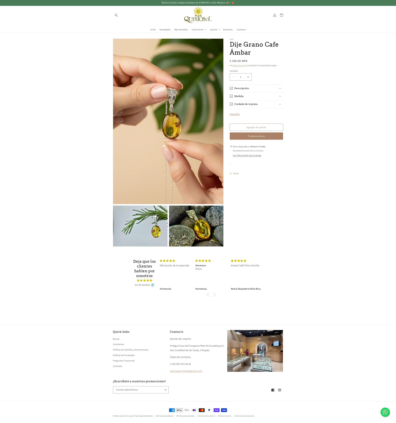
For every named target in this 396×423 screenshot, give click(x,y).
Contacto (117, 366)
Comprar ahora (256, 135)
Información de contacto (245, 416)
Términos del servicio (206, 416)
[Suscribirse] (165, 389)
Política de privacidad (185, 416)
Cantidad (234, 70)
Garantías (235, 114)
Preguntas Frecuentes (124, 360)
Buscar (116, 338)
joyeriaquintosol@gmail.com (186, 371)
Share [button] (236, 173)
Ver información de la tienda (247, 155)
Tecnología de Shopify (144, 416)
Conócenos (118, 344)
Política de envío (224, 416)
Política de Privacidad (123, 355)
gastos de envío (240, 65)
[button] (116, 15)
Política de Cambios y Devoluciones (130, 349)
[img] (144, 280)
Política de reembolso (164, 416)
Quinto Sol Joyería (126, 416)
